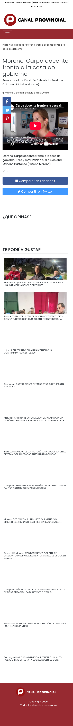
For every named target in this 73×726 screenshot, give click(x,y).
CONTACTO (36, 6)
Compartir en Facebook (36, 181)
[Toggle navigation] (7, 33)
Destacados (18, 44)
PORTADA (9, 2)
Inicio (6, 44)
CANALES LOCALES (59, 2)
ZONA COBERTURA (41, 2)
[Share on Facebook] (7, 101)
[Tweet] (7, 110)
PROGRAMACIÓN (24, 2)
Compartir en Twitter (36, 191)
